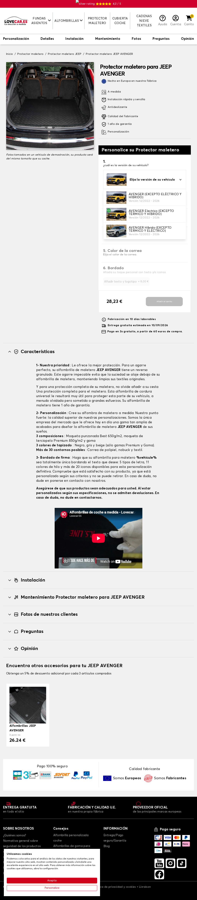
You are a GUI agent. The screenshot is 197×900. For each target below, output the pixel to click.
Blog (107, 846)
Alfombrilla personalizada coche (70, 838)
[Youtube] (159, 863)
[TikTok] (181, 863)
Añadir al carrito (164, 301)
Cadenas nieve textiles (144, 21)
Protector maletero (97, 21)
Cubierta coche (120, 21)
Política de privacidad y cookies (114, 887)
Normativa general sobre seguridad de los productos (22, 843)
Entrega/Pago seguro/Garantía (115, 838)
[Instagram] (170, 863)
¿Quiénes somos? (14, 835)
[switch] (16, 39)
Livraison (145, 887)
